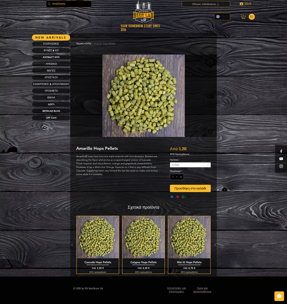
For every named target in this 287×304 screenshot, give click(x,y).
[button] (244, 16)
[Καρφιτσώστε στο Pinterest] (177, 197)
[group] (143, 245)
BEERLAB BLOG (51, 111)
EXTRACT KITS (51, 57)
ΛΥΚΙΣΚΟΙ (51, 63)
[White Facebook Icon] (281, 151)
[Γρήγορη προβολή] (98, 237)
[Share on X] (189, 197)
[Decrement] (172, 177)
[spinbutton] (177, 177)
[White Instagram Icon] (281, 166)
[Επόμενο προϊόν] (215, 245)
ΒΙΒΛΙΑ (51, 97)
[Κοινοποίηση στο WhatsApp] (183, 197)
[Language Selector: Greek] (222, 16)
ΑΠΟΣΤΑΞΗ (51, 77)
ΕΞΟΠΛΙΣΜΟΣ (51, 43)
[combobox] (190, 164)
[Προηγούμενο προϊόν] (72, 245)
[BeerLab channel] (281, 158)
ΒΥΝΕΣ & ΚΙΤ (51, 50)
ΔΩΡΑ (51, 104)
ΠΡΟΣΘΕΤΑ (51, 90)
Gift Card (51, 117)
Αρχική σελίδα (83, 43)
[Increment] (181, 177)
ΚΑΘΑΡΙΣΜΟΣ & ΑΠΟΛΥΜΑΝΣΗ (51, 84)
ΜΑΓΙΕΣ (51, 70)
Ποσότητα (175, 160)
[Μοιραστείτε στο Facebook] (172, 197)
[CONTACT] (252, 17)
